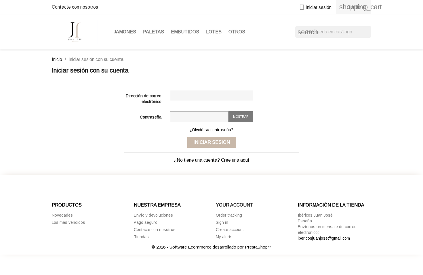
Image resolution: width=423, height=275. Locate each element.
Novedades (62, 215)
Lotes (214, 31)
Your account (234, 205)
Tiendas (141, 236)
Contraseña (150, 117)
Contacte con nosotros (75, 7)
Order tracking (229, 215)
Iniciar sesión (211, 142)
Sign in (222, 222)
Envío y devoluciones (153, 215)
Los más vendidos (68, 222)
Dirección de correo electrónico (143, 98)
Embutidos (185, 31)
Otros (236, 31)
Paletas (153, 31)
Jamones (125, 31)
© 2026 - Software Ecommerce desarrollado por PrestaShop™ (211, 247)
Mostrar (241, 116)
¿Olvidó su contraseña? (211, 129)
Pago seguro (145, 222)
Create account (230, 229)
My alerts (224, 236)
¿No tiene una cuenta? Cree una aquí (211, 160)
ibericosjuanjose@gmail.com (324, 238)
